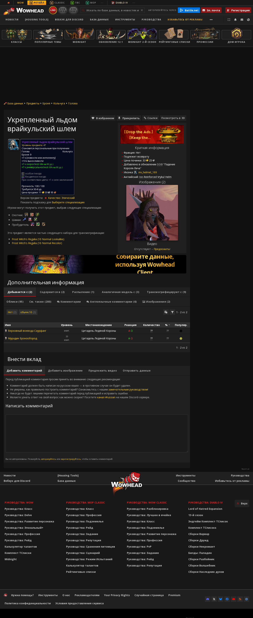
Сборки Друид (198, 540)
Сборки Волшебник (201, 565)
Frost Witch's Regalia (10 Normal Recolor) (37, 243)
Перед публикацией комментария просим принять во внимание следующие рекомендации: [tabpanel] (78, 418)
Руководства (151, 19)
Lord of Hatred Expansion (205, 509)
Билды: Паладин (200, 553)
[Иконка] (13, 144)
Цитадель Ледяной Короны (98, 330)
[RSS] (240, 599)
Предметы (32, 103)
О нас (66, 595)
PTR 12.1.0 (62, 10)
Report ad (245, 469)
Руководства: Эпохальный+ (24, 527)
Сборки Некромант (201, 546)
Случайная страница (149, 595)
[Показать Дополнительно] (211, 19)
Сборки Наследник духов (206, 572)
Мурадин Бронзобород (22, 338)
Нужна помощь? (22, 595)
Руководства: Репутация (83, 540)
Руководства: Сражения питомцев (90, 546)
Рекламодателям (87, 595)
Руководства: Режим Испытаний (89, 559)
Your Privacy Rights (117, 595)
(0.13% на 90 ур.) (54, 167)
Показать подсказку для (36, 202)
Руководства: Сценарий (83, 553)
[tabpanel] (97, 329)
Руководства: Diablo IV (205, 502)
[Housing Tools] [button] (37, 19)
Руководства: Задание (82, 534)
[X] (214, 599)
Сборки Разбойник (201, 559)
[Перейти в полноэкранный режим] (229, 19)
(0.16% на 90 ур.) (45, 164)
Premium (174, 595)
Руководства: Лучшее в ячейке (149, 515)
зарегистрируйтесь (71, 459)
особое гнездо (33, 173)
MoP (93, 2)
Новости (12, 19)
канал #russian (106, 397)
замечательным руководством (128, 389)
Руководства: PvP (139, 546)
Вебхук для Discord (69, 19)
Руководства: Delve (18, 515)
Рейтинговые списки (81, 572)
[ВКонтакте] (246, 599)
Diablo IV (122, 2)
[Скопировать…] (166, 312)
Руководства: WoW (19, 502)
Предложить (162, 249)
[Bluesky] (220, 599)
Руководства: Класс (18, 509)
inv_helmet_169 (147, 172)
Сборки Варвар (198, 534)
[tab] (20, 292)
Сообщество (186, 481)
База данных (99, 19)
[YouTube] (233, 599)
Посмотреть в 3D (173, 118)
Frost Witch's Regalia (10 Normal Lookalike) (38, 239)
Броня (46, 103)
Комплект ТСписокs (202, 527)
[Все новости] (8, 3)
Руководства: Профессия (22, 534)
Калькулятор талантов (21, 546)
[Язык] (248, 19)
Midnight (11, 559)
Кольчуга (59, 103)
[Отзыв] (242, 19)
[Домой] (25, 10)
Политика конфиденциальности (28, 603)
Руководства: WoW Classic (147, 502)
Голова (72, 103)
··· (102, 2)
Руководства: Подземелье (85, 521)
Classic (59, 2)
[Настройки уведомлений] (235, 19)
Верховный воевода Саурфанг (27, 330)
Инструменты (185, 475)
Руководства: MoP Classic (85, 502)
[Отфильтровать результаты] (172, 312)
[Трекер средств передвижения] (96, 264)
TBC (77, 2)
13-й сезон (195, 515)
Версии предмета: (32, 198)
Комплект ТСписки (18, 553)
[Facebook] (227, 599)
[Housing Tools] (68, 475)
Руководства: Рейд (18, 540)
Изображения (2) (152, 182)
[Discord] (207, 599)
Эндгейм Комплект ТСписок (208, 521)
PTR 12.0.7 (73, 10)
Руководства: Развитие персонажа (29, 521)
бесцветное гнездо (35, 176)
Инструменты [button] (125, 19)
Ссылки (152, 118)
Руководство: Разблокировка (147, 509)
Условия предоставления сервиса (79, 603)
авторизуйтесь (48, 459)
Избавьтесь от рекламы (185, 19)
